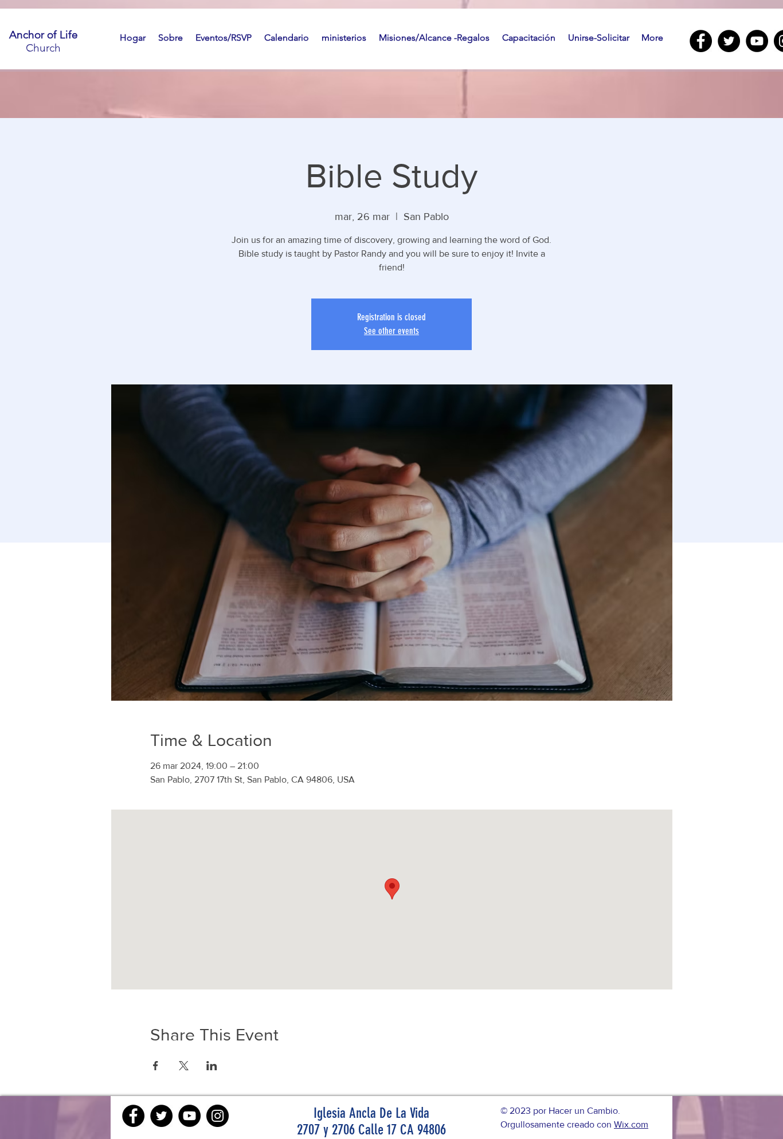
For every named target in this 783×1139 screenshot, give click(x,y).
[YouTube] (757, 41)
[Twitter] (729, 41)
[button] (170, 38)
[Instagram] (217, 1116)
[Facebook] (701, 41)
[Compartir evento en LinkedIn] (211, 1065)
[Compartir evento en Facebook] (155, 1065)
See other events (391, 330)
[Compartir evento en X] (183, 1065)
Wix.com (631, 1124)
